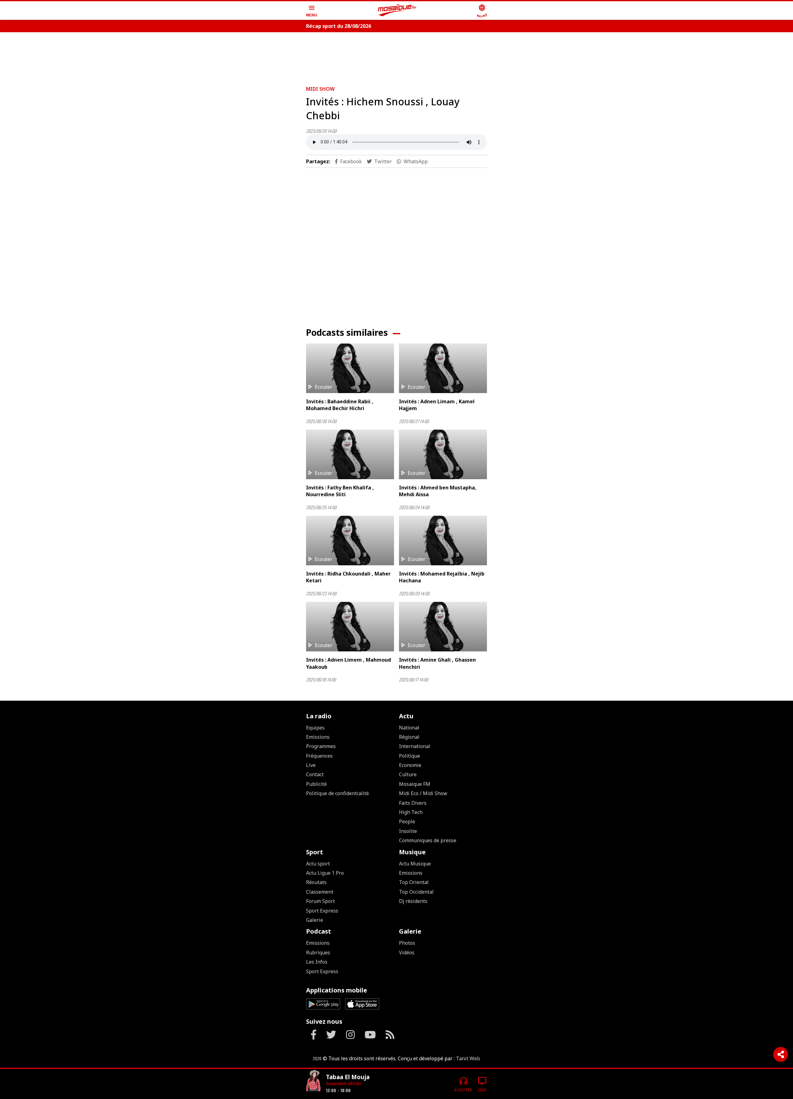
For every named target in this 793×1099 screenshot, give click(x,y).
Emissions (318, 736)
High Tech (411, 812)
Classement (319, 891)
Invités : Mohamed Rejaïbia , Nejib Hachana (441, 577)
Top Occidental (416, 891)
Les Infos (316, 961)
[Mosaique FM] (397, 10)
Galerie (314, 920)
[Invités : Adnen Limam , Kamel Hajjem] (443, 368)
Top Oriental (414, 882)
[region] (396, 56)
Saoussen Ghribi (343, 1083)
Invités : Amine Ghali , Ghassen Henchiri (437, 663)
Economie (410, 765)
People (407, 821)
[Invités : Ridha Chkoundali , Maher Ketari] (350, 540)
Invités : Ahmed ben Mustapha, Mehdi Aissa (437, 491)
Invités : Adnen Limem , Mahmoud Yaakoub (348, 663)
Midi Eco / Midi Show (423, 793)
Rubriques (318, 952)
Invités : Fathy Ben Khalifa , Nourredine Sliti (340, 491)
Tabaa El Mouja (348, 1077)
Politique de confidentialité (337, 793)
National (409, 727)
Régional (409, 736)
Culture (408, 774)
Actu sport (318, 863)
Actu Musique (415, 863)
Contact (315, 774)
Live (311, 765)
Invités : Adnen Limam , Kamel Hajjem (437, 405)
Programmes (321, 746)
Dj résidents (413, 901)
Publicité (316, 784)
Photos (407, 942)
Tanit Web (468, 1058)
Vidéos (406, 952)
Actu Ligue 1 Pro (325, 872)
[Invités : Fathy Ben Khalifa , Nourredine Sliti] (350, 454)
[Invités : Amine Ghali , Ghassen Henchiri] (443, 626)
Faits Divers (413, 802)
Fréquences (319, 755)
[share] (780, 1054)
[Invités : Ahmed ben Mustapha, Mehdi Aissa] (443, 454)
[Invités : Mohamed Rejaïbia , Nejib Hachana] (443, 540)
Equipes (315, 727)
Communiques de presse (427, 840)
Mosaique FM (414, 784)
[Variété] (313, 1081)
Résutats (316, 882)
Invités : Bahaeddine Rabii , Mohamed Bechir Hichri (339, 405)
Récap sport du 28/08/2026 (338, 26)
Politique (409, 755)
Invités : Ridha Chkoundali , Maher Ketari (348, 577)
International (414, 746)
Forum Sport (320, 901)
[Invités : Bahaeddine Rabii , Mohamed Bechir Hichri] (350, 368)
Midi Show (320, 88)
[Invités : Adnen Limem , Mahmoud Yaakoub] (350, 626)
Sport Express (322, 910)
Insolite (408, 831)
